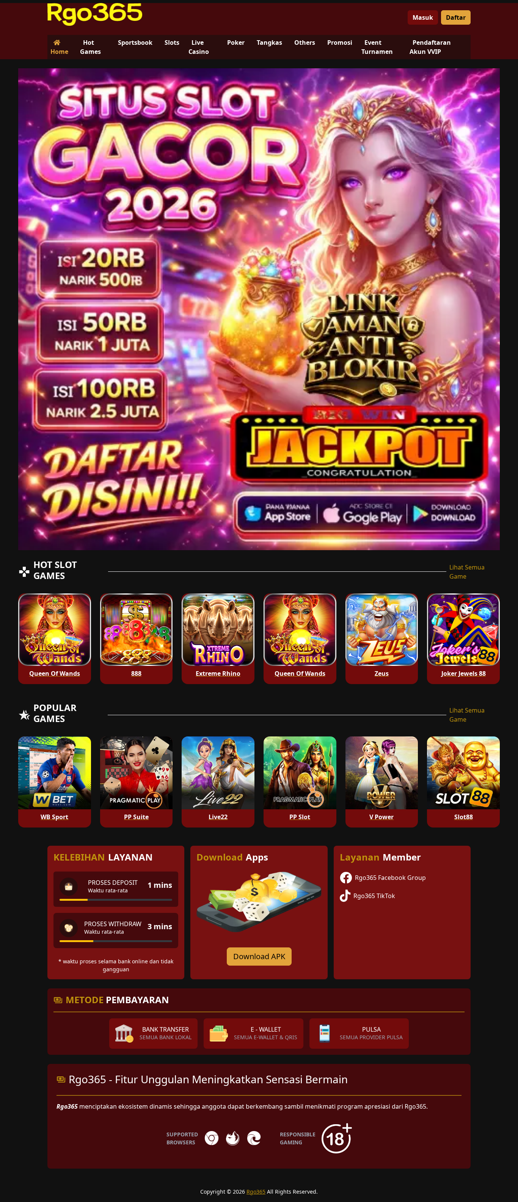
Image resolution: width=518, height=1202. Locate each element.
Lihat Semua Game (467, 572)
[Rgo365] (94, 14)
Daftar (456, 17)
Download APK (259, 956)
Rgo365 (255, 1191)
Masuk (423, 17)
